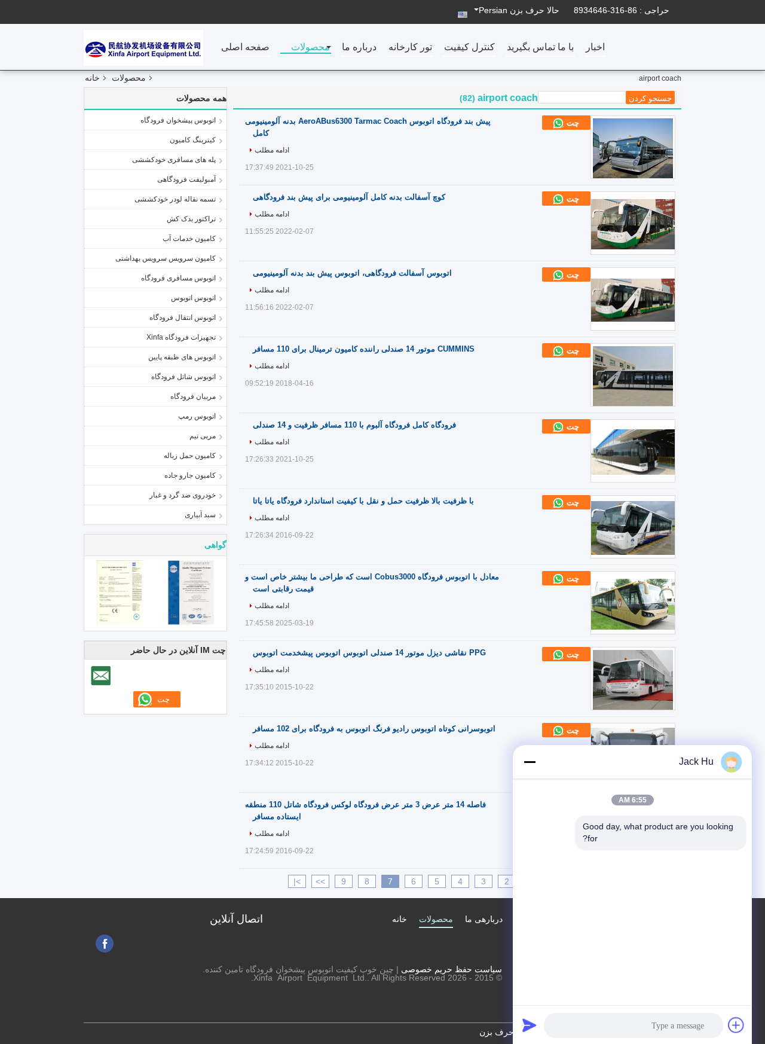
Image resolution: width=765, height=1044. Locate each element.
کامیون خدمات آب (189, 238)
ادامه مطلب (272, 150)
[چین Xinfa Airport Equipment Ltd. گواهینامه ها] (119, 592)
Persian (493, 10)
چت (571, 122)
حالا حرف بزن (534, 10)
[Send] (529, 1025)
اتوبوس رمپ (197, 416)
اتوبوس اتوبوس (193, 298)
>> (320, 881)
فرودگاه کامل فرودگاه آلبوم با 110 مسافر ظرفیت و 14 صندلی (354, 424)
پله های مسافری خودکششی (174, 159)
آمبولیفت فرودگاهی (186, 179)
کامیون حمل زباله (190, 455)
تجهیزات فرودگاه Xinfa (181, 337)
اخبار (595, 47)
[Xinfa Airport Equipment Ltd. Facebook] (105, 943)
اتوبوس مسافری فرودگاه (178, 278)
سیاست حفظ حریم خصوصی (451, 969)
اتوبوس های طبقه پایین (182, 357)
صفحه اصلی (245, 47)
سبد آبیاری (200, 515)
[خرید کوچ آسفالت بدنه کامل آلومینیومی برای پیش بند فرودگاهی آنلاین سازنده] (633, 224)
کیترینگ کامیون (193, 140)
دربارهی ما (484, 919)
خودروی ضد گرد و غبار (182, 495)
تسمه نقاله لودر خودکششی (175, 199)
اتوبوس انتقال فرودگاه (182, 317)
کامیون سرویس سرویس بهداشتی (165, 258)
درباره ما (359, 47)
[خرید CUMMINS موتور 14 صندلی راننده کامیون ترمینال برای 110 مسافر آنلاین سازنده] (633, 376)
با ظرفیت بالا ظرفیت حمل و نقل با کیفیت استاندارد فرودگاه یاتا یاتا (363, 500)
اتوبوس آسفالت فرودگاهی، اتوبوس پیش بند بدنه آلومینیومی (352, 272)
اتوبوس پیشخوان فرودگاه (178, 120)
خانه (92, 78)
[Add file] (736, 1025)
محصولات (310, 47)
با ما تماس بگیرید (540, 47)
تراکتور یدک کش (191, 219)
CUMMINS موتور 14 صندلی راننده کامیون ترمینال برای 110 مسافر (364, 348)
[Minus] (529, 762)
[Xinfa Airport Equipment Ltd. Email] (100, 676)
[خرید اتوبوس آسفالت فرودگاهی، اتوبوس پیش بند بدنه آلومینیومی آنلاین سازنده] (633, 300)
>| (297, 881)
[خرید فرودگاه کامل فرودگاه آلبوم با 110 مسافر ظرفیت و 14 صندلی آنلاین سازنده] (633, 452)
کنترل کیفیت (469, 47)
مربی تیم (202, 436)
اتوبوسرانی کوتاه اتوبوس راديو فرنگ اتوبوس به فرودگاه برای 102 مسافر (374, 728)
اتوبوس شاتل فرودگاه (183, 377)
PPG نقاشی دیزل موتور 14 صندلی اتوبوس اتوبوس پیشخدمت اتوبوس (369, 652)
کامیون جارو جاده (190, 475)
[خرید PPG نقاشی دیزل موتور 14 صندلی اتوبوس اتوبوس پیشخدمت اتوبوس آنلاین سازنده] (633, 680)
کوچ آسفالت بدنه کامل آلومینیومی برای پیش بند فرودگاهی (349, 197)
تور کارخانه (410, 47)
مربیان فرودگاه (193, 396)
